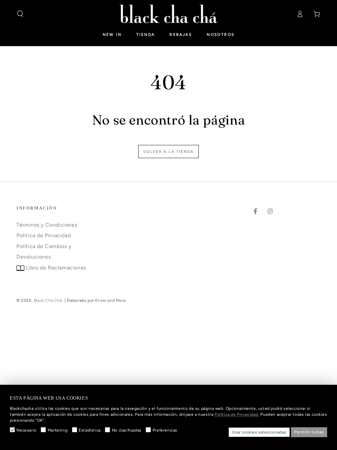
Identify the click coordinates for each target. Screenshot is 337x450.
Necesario (26, 430)
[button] (20, 14)
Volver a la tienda (168, 152)
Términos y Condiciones (46, 225)
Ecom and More (110, 300)
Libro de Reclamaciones (55, 268)
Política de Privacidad (43, 235)
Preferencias (165, 430)
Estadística (90, 430)
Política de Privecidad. (237, 414)
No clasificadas (126, 430)
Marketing (57, 430)
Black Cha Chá (48, 300)
